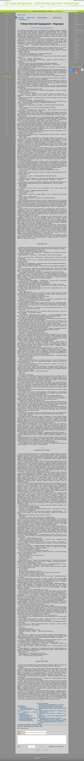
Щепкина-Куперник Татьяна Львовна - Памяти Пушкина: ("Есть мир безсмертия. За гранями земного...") (51, 720)
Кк (6, 36)
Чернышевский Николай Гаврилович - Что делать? (51, 704)
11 (41, 27)
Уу (6, 53)
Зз (6, 30)
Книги (23, 14)
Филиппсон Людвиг (24, 714)
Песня (76, 51)
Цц (6, 59)
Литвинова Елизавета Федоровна (27, 718)
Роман (76, 22)
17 (50, 27)
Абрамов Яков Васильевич (25, 719)
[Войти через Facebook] (76, 69)
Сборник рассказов (79, 30)
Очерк (76, 61)
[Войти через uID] (71, 69)
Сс (6, 49)
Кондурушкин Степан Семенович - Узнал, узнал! (51, 705)
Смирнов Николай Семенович (26, 708)
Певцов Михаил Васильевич (26, 720)
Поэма (76, 18)
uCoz (48, 758)
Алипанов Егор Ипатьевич (25, 715)
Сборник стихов (78, 32)
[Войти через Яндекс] (79, 69)
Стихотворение (78, 24)
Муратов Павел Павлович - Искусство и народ (50, 718)
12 (43, 27)
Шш (7, 63)
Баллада (76, 55)
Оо (6, 44)
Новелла (76, 48)
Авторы (49, 11)
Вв (6, 20)
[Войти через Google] (82, 69)
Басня (76, 38)
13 (44, 27)
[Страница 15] (42, 700)
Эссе (76, 26)
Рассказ (76, 16)
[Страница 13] (41, 700)
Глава (76, 34)
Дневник (77, 46)
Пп (6, 46)
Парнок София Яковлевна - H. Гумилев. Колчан (51, 707)
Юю (7, 69)
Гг (6, 22)
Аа (6, 16)
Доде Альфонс (23, 707)
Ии (6, 32)
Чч (6, 61)
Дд (6, 24)
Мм (7, 40)
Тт (6, 51)
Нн (6, 42)
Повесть (76, 20)
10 (40, 27)
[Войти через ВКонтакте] (73, 69)
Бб (6, 18)
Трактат (76, 42)
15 (47, 27)
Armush (33, 724)
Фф (7, 55)
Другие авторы (21, 705)
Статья (76, 28)
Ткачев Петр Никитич (24, 716)
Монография (77, 40)
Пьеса (76, 36)
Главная (34, 11)
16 (49, 27)
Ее (6, 26)
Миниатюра (77, 49)
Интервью (77, 53)
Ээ (6, 67)
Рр (6, 48)
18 (51, 27)
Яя (6, 71)
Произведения (42, 11)
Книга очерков (78, 57)
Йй (6, 34)
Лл (6, 38)
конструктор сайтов (42, 758)
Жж (7, 28)
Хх (6, 57)
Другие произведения (42, 703)
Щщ (7, 65)
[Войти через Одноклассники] (76, 72)
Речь (76, 59)
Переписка (77, 44)
